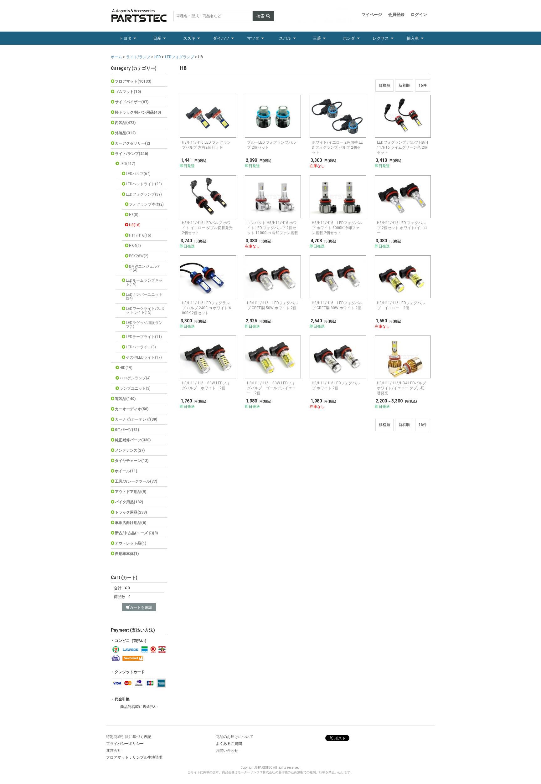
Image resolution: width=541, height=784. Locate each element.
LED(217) (127, 163)
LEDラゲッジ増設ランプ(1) (144, 324)
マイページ (372, 14)
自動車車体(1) (127, 553)
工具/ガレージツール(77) (136, 481)
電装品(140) (125, 399)
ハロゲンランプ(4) (135, 378)
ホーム (117, 57)
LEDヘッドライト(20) (144, 184)
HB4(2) (135, 245)
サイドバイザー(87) (131, 102)
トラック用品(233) (131, 512)
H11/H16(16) (140, 235)
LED (157, 57)
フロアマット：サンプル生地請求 (134, 757)
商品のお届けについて (234, 737)
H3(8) (133, 215)
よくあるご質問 (229, 744)
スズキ (189, 38)
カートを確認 (141, 607)
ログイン (419, 14)
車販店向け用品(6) (130, 522)
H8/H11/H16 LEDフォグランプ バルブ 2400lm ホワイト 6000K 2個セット (206, 308)
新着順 (404, 85)
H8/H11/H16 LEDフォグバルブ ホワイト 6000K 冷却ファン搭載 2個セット (337, 228)
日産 (157, 38)
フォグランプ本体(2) (146, 204)
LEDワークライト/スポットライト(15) (145, 310)
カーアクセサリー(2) (132, 143)
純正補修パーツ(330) (133, 440)
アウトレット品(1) (130, 543)
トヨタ (125, 38)
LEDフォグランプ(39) (144, 194)
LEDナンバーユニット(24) (144, 296)
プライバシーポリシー (125, 744)
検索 (260, 16)
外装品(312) (125, 133)
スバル (285, 38)
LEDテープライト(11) (144, 337)
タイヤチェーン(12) (131, 461)
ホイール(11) (126, 471)
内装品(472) (125, 122)
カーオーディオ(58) (131, 409)
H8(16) (135, 225)
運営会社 (113, 750)
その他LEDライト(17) (144, 357)
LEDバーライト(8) (141, 347)
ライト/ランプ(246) (131, 153)
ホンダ (349, 38)
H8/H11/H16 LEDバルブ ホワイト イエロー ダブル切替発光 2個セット (207, 228)
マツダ (253, 38)
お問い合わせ (227, 750)
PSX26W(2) (138, 256)
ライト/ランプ (138, 57)
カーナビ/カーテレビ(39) (136, 419)
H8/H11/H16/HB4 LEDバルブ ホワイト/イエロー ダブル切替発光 (401, 388)
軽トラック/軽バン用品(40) (138, 112)
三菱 (317, 38)
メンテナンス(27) (130, 450)
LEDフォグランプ (179, 57)
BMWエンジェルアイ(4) (145, 268)
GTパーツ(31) (127, 430)
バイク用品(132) (129, 502)
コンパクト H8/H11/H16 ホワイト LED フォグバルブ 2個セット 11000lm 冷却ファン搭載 (272, 228)
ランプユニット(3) (135, 388)
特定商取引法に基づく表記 (128, 737)
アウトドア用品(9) (130, 491)
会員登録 (396, 14)
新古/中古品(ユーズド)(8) (136, 533)
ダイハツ (221, 38)
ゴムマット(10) (128, 92)
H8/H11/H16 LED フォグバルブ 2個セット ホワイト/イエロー (402, 228)
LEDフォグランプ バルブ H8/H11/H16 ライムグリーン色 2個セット (402, 147)
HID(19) (126, 368)
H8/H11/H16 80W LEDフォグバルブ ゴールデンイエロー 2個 (271, 388)
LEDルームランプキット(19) (144, 282)
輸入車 (413, 38)
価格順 (384, 85)
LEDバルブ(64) (138, 174)
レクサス (381, 38)
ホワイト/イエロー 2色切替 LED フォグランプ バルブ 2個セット (337, 147)
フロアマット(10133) (133, 81)
